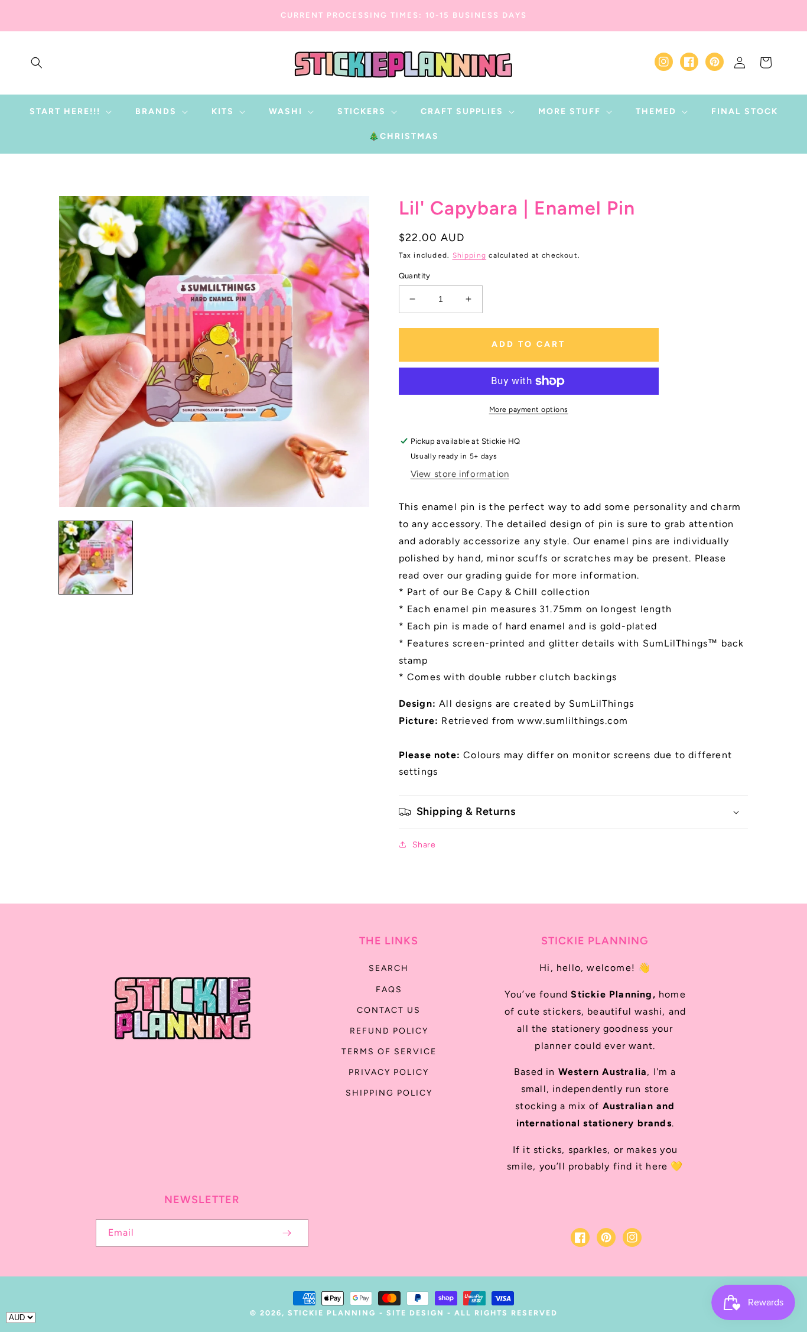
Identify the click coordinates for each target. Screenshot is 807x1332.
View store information (460, 474)
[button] (37, 63)
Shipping (470, 255)
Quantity (415, 275)
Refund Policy (389, 1031)
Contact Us (389, 1010)
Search (389, 968)
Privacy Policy (389, 1072)
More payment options (528, 409)
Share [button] (424, 845)
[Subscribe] (287, 1233)
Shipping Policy (389, 1093)
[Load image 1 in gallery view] (95, 557)
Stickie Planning (332, 1312)
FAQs (389, 990)
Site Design (415, 1312)
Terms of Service (389, 1052)
